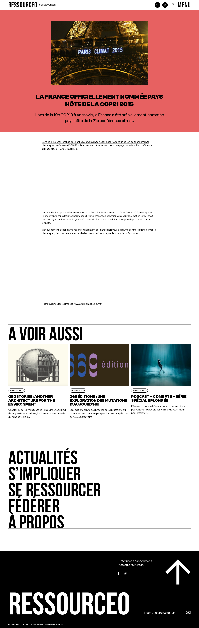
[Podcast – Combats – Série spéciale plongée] (161, 381)
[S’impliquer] (99, 472)
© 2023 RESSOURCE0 (18, 624)
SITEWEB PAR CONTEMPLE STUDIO (47, 624)
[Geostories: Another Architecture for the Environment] (38, 381)
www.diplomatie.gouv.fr (89, 304)
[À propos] (99, 520)
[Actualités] (99, 456)
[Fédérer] (99, 504)
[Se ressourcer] (99, 488)
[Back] (165, 5)
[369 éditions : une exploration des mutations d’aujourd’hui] (99, 381)
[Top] (178, 572)
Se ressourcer (47, 5)
